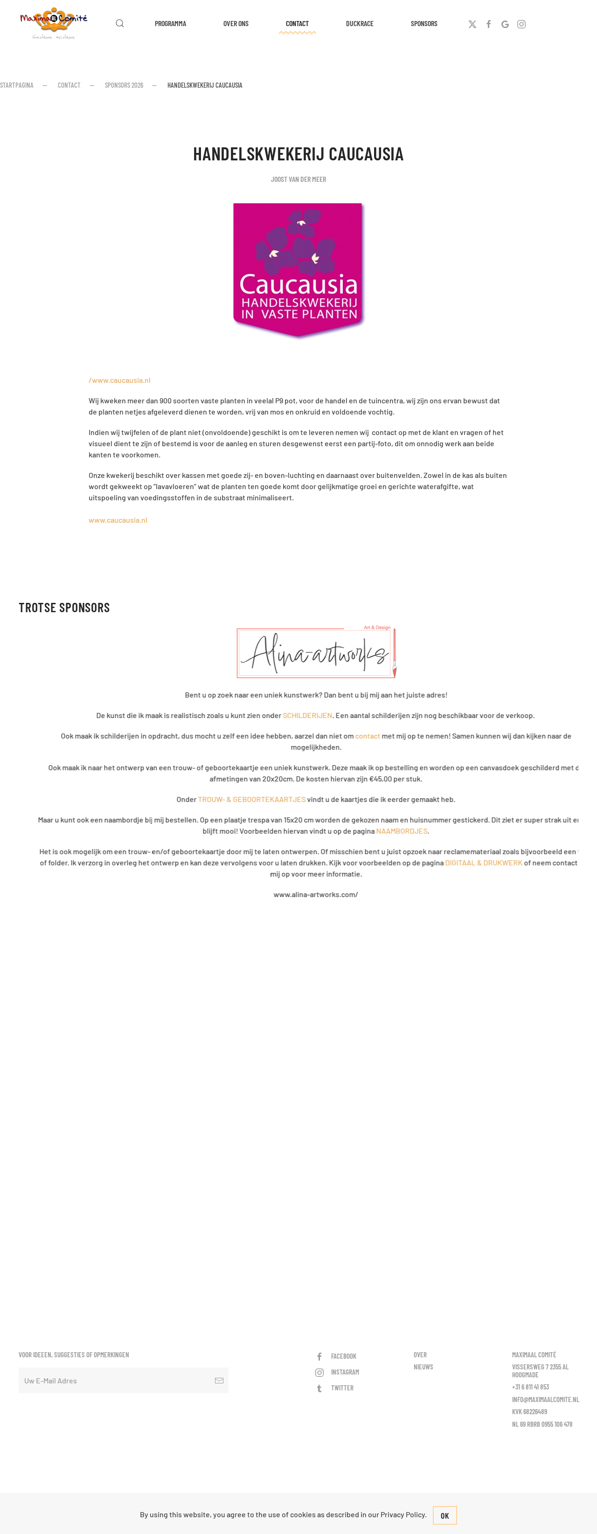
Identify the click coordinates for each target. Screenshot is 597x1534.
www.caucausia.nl (118, 519)
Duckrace (360, 23)
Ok (445, 1515)
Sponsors (424, 23)
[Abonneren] (219, 1380)
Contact (297, 23)
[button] (120, 23)
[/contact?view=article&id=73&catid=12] (298, 652)
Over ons (236, 23)
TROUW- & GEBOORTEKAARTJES (234, 799)
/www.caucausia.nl (120, 379)
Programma (170, 23)
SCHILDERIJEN (290, 715)
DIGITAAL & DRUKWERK (466, 862)
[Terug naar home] (55, 23)
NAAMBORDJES (384, 830)
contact (350, 735)
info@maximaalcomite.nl (545, 1399)
